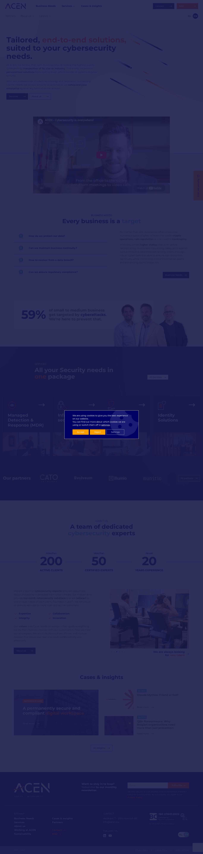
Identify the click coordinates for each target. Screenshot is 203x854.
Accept (80, 432)
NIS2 (55, 833)
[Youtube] (110, 835)
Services (19, 822)
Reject (97, 432)
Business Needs (24, 818)
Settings (115, 432)
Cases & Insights (62, 818)
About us (19, 826)
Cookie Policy (161, 850)
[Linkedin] (104, 835)
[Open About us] (33, 16)
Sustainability (22, 833)
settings (105, 425)
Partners (57, 822)
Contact (57, 830)
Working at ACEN (25, 830)
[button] (111, 651)
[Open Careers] (50, 16)
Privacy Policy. (135, 797)
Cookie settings (181, 850)
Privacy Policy (141, 850)
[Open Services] (74, 6)
